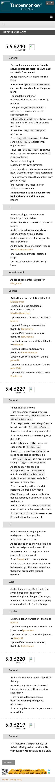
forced (20, 559)
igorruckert (28, 630)
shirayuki (18, 344)
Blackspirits (27, 329)
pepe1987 (15, 368)
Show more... (8, 762)
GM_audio (16, 283)
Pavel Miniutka (29, 352)
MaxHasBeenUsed (20, 313)
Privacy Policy (16, 780)
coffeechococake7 (23, 249)
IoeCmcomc (27, 337)
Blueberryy (16, 376)
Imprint (5, 780)
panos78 (15, 360)
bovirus (14, 321)
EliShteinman (17, 302)
